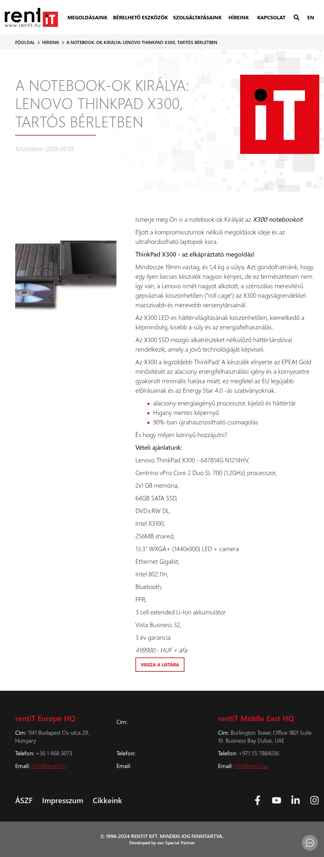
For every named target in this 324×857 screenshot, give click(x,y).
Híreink (238, 17)
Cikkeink (107, 800)
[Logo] (31, 17)
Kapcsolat (271, 17)
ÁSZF (24, 800)
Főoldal (25, 42)
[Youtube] (276, 800)
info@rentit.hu (48, 766)
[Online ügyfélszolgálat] (310, 843)
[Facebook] (257, 800)
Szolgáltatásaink (197, 17)
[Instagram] (314, 800)
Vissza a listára (160, 665)
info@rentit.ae (251, 766)
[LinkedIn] (295, 800)
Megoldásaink (87, 17)
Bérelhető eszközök (140, 17)
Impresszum (62, 800)
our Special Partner (176, 843)
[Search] (296, 17)
